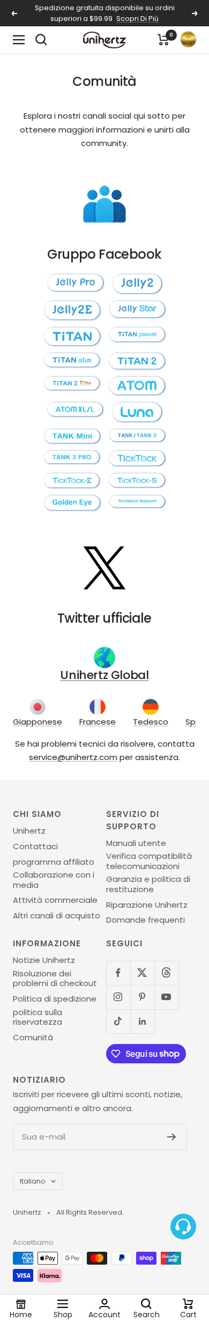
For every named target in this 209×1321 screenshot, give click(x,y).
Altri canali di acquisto (56, 916)
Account (104, 1314)
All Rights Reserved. (90, 1212)
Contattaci (35, 846)
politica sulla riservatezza (37, 1017)
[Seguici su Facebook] (118, 973)
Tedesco (150, 721)
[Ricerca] (41, 40)
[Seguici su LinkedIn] (142, 1021)
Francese (97, 721)
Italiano (33, 1181)
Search (146, 1314)
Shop (63, 1314)
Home (21, 1314)
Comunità (33, 1037)
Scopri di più (137, 18)
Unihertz (29, 831)
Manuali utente (136, 843)
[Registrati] (171, 1137)
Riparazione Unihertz (147, 905)
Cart (188, 1314)
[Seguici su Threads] (166, 973)
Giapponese (37, 721)
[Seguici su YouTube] (166, 997)
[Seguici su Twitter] (142, 973)
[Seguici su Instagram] (118, 997)
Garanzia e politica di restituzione (148, 884)
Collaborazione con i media (53, 880)
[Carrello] (163, 40)
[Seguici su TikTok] (118, 1021)
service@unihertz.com (73, 757)
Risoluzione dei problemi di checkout (55, 979)
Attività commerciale (55, 900)
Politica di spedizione (54, 999)
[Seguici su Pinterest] (142, 997)
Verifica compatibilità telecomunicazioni (149, 861)
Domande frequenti (145, 920)
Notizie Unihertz (44, 960)
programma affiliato (53, 862)
